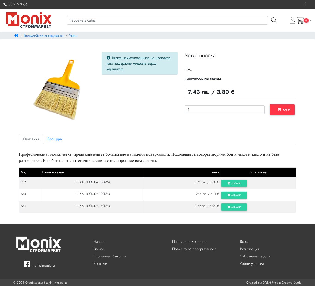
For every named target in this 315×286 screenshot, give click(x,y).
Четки (73, 35)
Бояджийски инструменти (44, 35)
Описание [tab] (31, 139)
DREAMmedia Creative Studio (282, 282)
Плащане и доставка (188, 241)
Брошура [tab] (54, 139)
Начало (99, 241)
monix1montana (42, 265)
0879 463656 (17, 4)
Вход (244, 241)
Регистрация (249, 249)
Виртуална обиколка (110, 256)
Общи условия (252, 263)
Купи (286, 109)
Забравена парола (255, 256)
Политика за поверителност (194, 249)
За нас (99, 249)
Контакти (100, 263)
